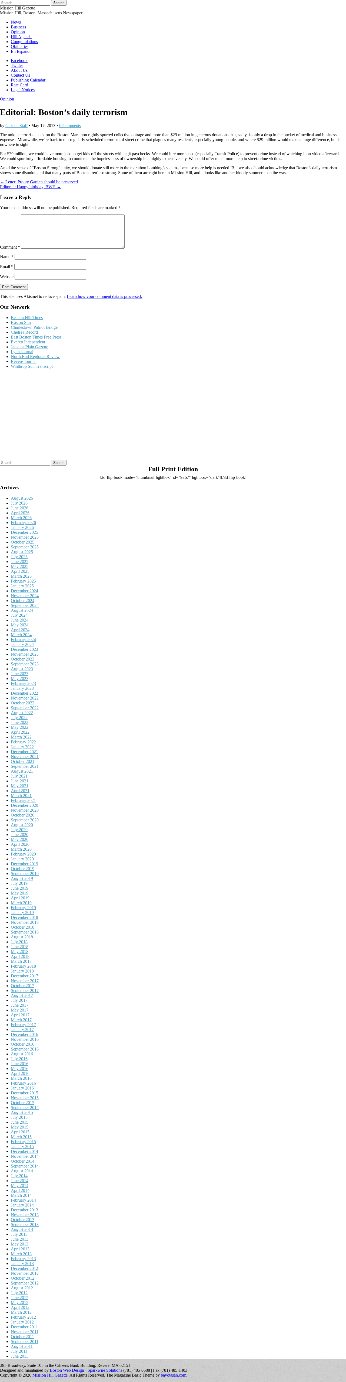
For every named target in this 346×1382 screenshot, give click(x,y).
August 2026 (22, 498)
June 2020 (19, 834)
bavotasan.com (173, 1375)
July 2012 (19, 1292)
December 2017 (24, 976)
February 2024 (23, 639)
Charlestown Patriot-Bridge (34, 327)
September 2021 (25, 766)
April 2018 (20, 956)
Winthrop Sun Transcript (32, 366)
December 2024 (24, 590)
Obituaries (19, 46)
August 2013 (22, 1229)
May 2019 (19, 893)
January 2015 (22, 1146)
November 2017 (25, 980)
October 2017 (22, 985)
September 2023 (25, 664)
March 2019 (21, 902)
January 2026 (22, 527)
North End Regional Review (35, 356)
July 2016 (19, 1058)
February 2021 (23, 800)
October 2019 (22, 868)
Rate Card (19, 85)
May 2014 (19, 1185)
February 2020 (23, 854)
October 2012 (22, 1278)
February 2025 (23, 581)
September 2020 (25, 820)
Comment (10, 247)
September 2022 (25, 707)
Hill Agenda (21, 36)
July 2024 (19, 615)
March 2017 (21, 1019)
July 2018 (19, 941)
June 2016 (19, 1063)
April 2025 (20, 571)
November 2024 (25, 595)
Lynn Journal (22, 351)
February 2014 (23, 1200)
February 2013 (23, 1258)
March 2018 (21, 961)
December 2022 (24, 693)
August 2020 (22, 824)
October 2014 (22, 1161)
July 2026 (19, 503)
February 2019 (23, 907)
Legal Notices (23, 89)
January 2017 (22, 1029)
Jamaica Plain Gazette (29, 346)
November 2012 (25, 1273)
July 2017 (19, 1000)
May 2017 (19, 1010)
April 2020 (20, 844)
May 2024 (19, 625)
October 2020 (22, 815)
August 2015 (22, 1112)
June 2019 (19, 888)
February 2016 (23, 1083)
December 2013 (24, 1210)
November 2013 (25, 1214)
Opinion (18, 32)
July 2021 (19, 776)
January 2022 (22, 746)
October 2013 (22, 1219)
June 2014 (19, 1180)
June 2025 (19, 561)
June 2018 (19, 946)
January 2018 (22, 971)
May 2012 (19, 1302)
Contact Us (20, 75)
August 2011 (22, 1346)
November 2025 (25, 537)
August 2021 (22, 771)
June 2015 (19, 1122)
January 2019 (22, 912)
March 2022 (21, 737)
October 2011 (22, 1336)
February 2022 (23, 742)
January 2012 (22, 1322)
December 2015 (24, 1093)
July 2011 (19, 1351)
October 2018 (22, 927)
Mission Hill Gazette (17, 8)
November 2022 (25, 698)
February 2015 (23, 1141)
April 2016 (20, 1073)
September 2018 (25, 932)
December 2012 (24, 1268)
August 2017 (22, 995)
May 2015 (19, 1127)
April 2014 (20, 1190)
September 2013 (25, 1224)
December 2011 (24, 1327)
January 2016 (22, 1088)
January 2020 (22, 859)
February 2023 (23, 683)
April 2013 (20, 1249)
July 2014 (19, 1175)
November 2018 (25, 922)
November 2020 (25, 810)
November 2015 (25, 1097)
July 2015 (19, 1117)
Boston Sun (21, 322)
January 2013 (22, 1263)
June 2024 (19, 620)
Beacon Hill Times (27, 317)
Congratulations (24, 41)
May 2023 (19, 678)
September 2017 (25, 990)
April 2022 (20, 732)
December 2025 (24, 532)
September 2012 (25, 1283)
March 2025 (21, 576)
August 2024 (22, 610)
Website (7, 276)
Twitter (17, 65)
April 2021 (20, 790)
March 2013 (21, 1253)
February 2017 (23, 1024)
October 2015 (22, 1102)
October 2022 (22, 703)
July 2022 (19, 717)
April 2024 (20, 629)
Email (6, 266)
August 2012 (22, 1288)
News (16, 22)
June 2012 (19, 1297)
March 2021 (21, 795)
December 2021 (24, 751)
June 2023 (19, 673)
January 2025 (22, 586)
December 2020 (24, 805)
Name (7, 256)
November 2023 (25, 654)
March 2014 (21, 1195)
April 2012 (20, 1307)
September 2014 (25, 1166)
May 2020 (19, 839)
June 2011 (19, 1356)
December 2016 (24, 1034)
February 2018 (23, 966)
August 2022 (22, 712)
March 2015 (21, 1136)
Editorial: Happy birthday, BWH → (30, 186)
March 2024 (21, 634)
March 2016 (21, 1078)
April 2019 (20, 898)
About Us (19, 70)
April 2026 (20, 512)
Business (18, 27)
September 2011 (24, 1341)
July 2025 (19, 556)
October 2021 (22, 761)
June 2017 (19, 1005)
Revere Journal (23, 361)
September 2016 (25, 1049)
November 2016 (25, 1039)
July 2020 (19, 829)
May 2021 (19, 785)
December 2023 (24, 649)
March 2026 (21, 517)
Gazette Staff (16, 125)
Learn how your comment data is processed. (104, 296)
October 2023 (22, 659)
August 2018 (22, 937)
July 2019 (19, 883)
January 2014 (22, 1205)
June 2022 (19, 722)
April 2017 (20, 1015)
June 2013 (19, 1239)
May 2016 (19, 1068)
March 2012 (21, 1312)
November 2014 (25, 1156)
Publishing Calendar (28, 80)
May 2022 (19, 727)
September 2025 (25, 547)
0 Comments (70, 125)
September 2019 (25, 873)
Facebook (19, 60)
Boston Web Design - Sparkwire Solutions (86, 1370)
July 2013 (19, 1234)
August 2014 (22, 1171)
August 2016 (22, 1054)
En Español (21, 51)
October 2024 (22, 600)
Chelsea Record (24, 332)
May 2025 (19, 566)
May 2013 (19, 1244)
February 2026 (23, 522)
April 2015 (20, 1132)
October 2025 (22, 542)
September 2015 (25, 1107)
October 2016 (22, 1044)
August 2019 (22, 878)
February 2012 (23, 1317)
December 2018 (24, 917)
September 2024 (25, 605)
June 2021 (19, 781)
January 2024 (22, 644)
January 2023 (22, 688)
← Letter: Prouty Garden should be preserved (39, 182)
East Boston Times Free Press (36, 337)
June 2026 (19, 508)
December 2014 (24, 1151)
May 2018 (19, 951)
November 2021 (25, 756)
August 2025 (22, 551)
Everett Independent (28, 342)
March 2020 (21, 849)
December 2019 (24, 863)
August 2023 (22, 668)
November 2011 (24, 1331)
